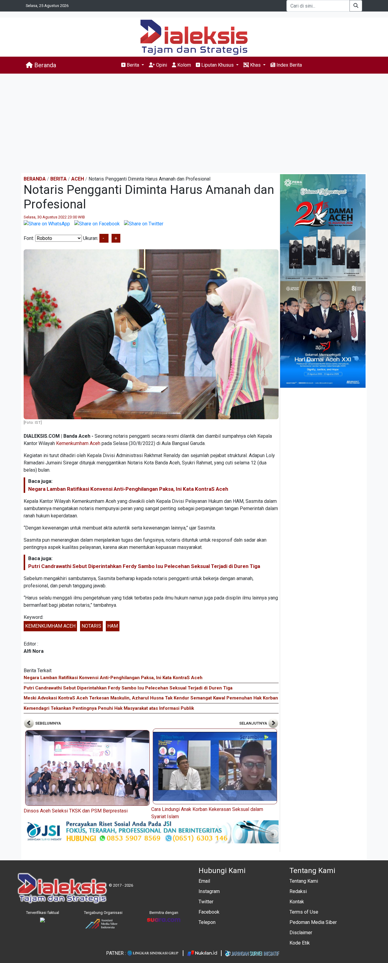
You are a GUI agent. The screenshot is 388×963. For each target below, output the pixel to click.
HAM (112, 626)
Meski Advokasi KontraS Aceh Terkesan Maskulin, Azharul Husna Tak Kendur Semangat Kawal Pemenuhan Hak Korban (151, 698)
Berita (58, 179)
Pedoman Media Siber (313, 922)
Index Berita (288, 65)
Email (204, 881)
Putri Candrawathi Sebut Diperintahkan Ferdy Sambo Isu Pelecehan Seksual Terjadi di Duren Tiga (144, 566)
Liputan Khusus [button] (217, 65)
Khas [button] (255, 65)
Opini (161, 65)
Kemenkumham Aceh (78, 443)
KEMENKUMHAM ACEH (50, 626)
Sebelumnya (47, 723)
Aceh (77, 179)
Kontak (296, 902)
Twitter (206, 902)
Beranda (44, 65)
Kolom (183, 65)
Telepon (207, 922)
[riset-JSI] (151, 831)
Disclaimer (300, 932)
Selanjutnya (253, 723)
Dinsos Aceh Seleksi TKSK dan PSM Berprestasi (76, 811)
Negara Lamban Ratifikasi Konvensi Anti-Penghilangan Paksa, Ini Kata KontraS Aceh (128, 489)
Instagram (209, 891)
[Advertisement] (194, 123)
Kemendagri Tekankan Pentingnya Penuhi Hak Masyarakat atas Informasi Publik (109, 708)
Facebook (209, 912)
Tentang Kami (303, 881)
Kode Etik (299, 943)
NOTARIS (91, 626)
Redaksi (298, 891)
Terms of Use (303, 912)
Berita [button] (132, 65)
